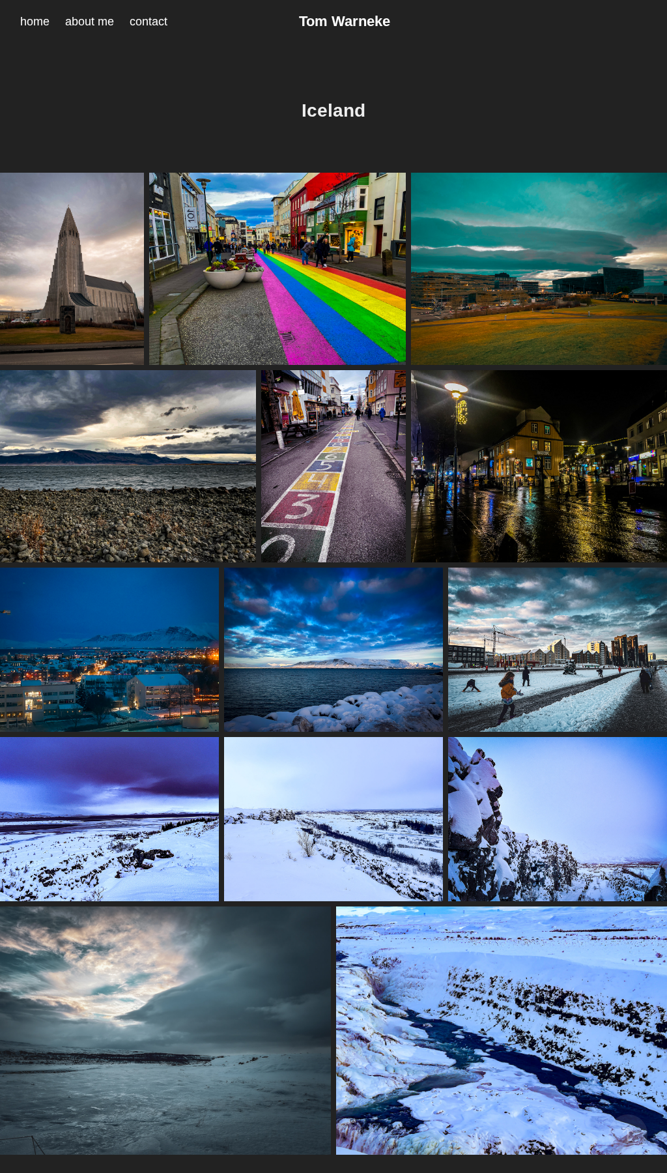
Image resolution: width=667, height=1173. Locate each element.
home (35, 21)
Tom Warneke (344, 21)
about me (89, 21)
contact (148, 21)
